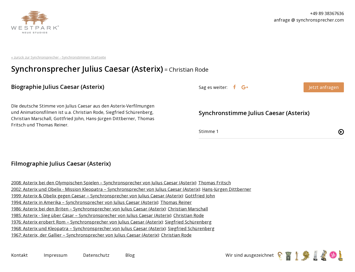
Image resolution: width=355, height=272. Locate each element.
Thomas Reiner (176, 202)
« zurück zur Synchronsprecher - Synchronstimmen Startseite (58, 57)
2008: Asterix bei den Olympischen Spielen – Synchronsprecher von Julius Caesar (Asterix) (103, 183)
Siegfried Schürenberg (188, 222)
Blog (130, 255)
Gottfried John (200, 196)
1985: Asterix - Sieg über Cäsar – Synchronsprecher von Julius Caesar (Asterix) (91, 215)
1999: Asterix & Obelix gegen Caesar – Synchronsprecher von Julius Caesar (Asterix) (97, 196)
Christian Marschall (188, 209)
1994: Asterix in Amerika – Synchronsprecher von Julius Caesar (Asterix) (84, 202)
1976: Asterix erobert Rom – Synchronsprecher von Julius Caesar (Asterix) (87, 222)
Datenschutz (96, 255)
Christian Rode (188, 215)
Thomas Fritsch (214, 183)
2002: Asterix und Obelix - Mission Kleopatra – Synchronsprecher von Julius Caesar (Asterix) (105, 189)
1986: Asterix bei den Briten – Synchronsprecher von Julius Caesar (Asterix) (88, 209)
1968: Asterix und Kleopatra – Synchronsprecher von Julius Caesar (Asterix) (88, 228)
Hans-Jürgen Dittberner (226, 189)
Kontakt (19, 255)
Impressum (55, 255)
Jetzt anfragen (324, 87)
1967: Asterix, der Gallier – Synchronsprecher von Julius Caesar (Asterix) (85, 235)
